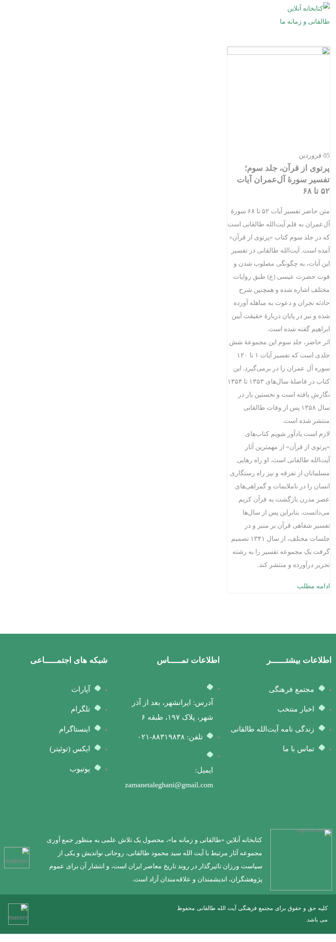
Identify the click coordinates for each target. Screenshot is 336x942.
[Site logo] (299, 14)
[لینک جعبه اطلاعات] (185, 859)
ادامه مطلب (313, 586)
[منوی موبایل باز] (9, 15)
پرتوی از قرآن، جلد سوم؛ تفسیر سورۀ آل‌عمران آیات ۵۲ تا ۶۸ (283, 179)
